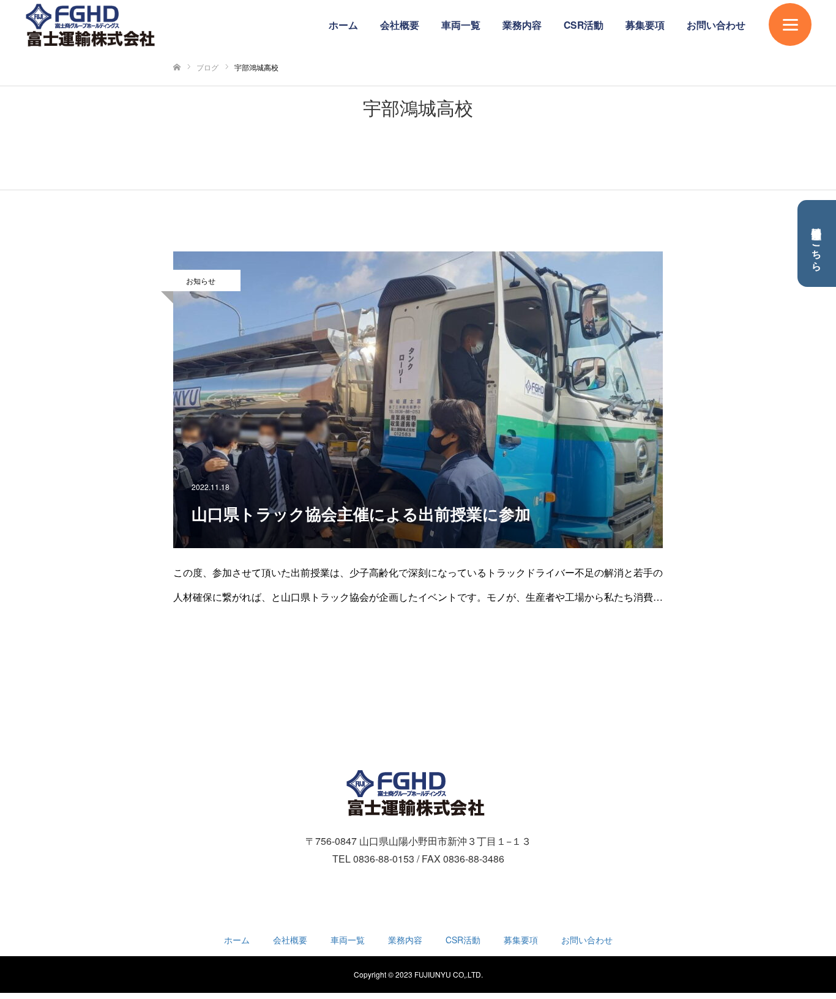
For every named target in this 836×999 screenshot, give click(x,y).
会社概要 (399, 25)
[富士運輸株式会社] (92, 25)
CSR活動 (583, 25)
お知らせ (200, 280)
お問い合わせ (716, 25)
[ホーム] (177, 68)
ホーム (343, 25)
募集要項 (645, 25)
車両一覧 (460, 25)
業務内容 (522, 25)
